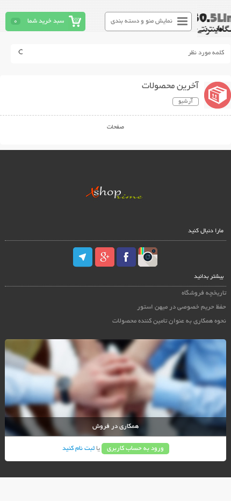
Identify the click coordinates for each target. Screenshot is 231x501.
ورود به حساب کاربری (135, 448)
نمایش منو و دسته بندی (141, 21)
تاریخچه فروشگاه (204, 293)
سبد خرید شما (45, 21)
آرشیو (185, 101)
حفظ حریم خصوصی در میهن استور (181, 307)
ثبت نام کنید (78, 448)
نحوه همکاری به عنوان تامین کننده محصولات (169, 321)
